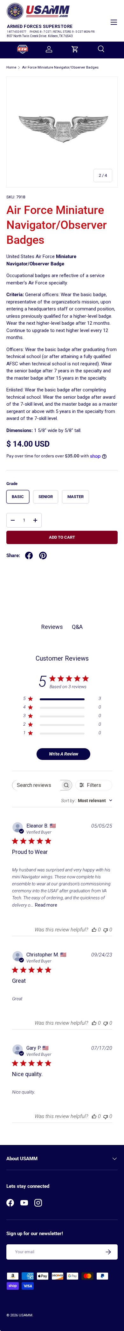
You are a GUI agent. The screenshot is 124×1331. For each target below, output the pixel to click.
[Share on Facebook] (29, 555)
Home (11, 67)
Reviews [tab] (52, 626)
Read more (46, 905)
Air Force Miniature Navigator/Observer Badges (60, 67)
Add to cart (62, 537)
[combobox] (86, 800)
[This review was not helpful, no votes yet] (105, 930)
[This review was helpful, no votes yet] (94, 930)
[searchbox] (36, 785)
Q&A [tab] (77, 626)
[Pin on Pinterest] (43, 555)
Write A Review (63, 753)
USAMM (25, 1315)
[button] (75, 49)
